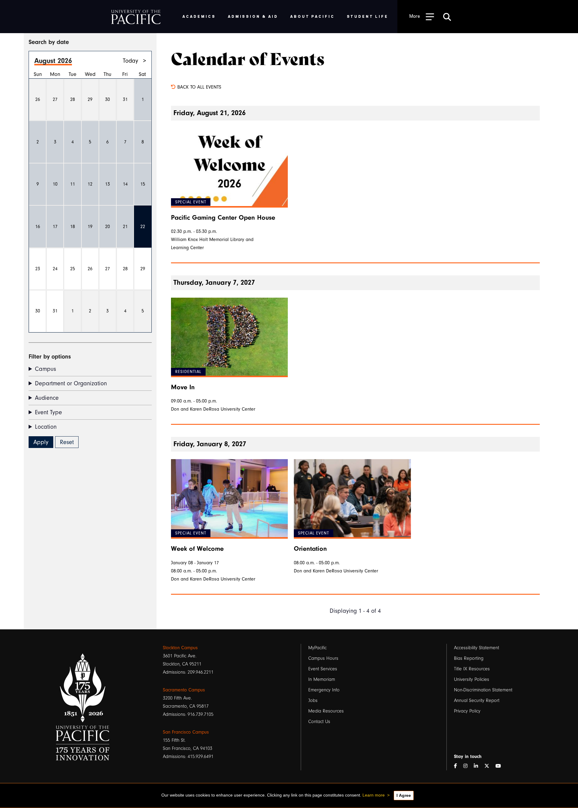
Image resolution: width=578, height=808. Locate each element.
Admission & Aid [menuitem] (253, 16)
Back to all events (198, 87)
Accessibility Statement (476, 647)
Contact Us (319, 721)
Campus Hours (323, 658)
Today (130, 60)
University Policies (471, 679)
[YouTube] (501, 766)
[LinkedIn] (478, 766)
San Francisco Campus (186, 732)
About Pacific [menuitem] (312, 16)
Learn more (373, 795)
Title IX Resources (472, 669)
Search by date (49, 42)
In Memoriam (321, 679)
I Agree (403, 795)
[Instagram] (467, 766)
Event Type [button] (48, 412)
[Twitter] (489, 766)
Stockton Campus (180, 647)
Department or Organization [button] (71, 383)
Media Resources (326, 711)
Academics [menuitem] (199, 16)
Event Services (322, 669)
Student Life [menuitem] (368, 16)
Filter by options (50, 356)
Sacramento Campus (184, 690)
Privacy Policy (467, 711)
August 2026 (53, 61)
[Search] (447, 16)
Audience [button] (47, 397)
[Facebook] (458, 766)
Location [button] (46, 426)
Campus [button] (45, 368)
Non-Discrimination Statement (483, 690)
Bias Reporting (468, 658)
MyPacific (317, 647)
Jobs (313, 700)
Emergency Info (324, 690)
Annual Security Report (476, 700)
